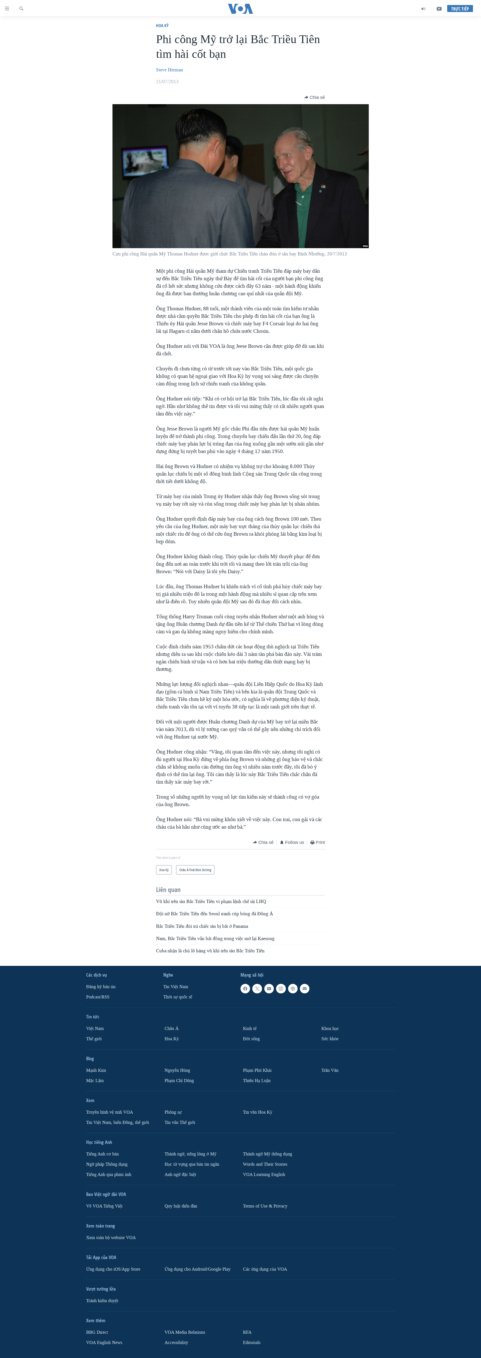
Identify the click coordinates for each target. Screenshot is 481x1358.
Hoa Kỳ (162, 25)
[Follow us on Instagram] (281, 988)
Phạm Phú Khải (257, 1070)
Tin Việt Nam (175, 987)
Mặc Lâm (95, 1081)
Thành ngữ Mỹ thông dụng (267, 1154)
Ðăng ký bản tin (100, 987)
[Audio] (423, 8)
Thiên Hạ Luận (257, 1081)
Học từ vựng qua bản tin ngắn (192, 1164)
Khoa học (330, 1028)
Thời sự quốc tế (177, 997)
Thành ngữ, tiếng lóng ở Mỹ (190, 1154)
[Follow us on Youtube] (269, 988)
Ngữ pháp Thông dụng (107, 1164)
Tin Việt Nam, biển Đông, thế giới (117, 1122)
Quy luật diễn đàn (181, 1206)
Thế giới (94, 1039)
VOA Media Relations (185, 1332)
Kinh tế (250, 1028)
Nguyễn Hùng (177, 1070)
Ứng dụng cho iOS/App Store (113, 1269)
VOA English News (104, 1342)
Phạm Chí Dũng (179, 1081)
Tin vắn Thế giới (180, 1122)
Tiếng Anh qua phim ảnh (108, 1174)
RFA (247, 1332)
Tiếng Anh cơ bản (102, 1154)
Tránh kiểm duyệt (102, 1301)
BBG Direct (97, 1332)
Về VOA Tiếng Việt (104, 1206)
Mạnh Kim (96, 1070)
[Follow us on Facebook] (245, 988)
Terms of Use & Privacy (265, 1206)
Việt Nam (95, 1028)
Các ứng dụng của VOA (265, 1269)
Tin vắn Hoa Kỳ (257, 1112)
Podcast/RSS (97, 997)
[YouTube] (439, 8)
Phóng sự (173, 1112)
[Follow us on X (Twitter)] (257, 988)
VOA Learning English (264, 1174)
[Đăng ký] (304, 988)
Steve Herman (169, 70)
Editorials (252, 1342)
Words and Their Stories (265, 1164)
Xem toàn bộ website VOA (111, 1238)
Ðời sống (251, 1039)
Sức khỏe (329, 1039)
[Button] (314, 97)
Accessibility (176, 1342)
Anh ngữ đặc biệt (180, 1174)
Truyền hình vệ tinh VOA (109, 1112)
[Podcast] (293, 988)
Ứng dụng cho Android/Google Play (197, 1269)
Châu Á (172, 1028)
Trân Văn (329, 1070)
